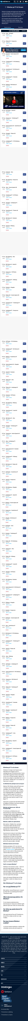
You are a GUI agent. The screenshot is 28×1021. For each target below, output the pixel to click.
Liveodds (10, 35)
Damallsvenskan (10, 849)
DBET (7, 35)
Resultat (20, 27)
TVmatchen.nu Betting (7, 1012)
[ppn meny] (23, 1)
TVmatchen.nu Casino (6, 1014)
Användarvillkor (5, 1009)
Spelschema (7, 27)
